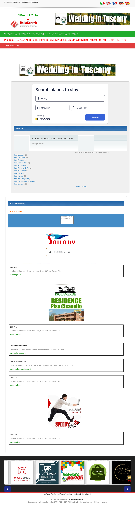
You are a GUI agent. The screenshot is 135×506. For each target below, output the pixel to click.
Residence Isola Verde (18, 346)
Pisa (52, 494)
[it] (102, 3)
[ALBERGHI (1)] (67, 218)
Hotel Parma (18, 176)
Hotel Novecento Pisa (18, 362)
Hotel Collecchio (20, 158)
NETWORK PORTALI (76, 499)
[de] (121, 3)
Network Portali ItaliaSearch (25, 2)
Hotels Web (77, 494)
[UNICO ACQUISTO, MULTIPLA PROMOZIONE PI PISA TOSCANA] (67, 472)
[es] (127, 3)
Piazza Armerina (66, 494)
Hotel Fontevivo (20, 165)
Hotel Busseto (19, 155)
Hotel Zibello (81, 187)
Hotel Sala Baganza (21, 179)
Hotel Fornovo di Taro (22, 168)
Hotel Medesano (20, 171)
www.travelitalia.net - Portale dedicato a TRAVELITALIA (41, 34)
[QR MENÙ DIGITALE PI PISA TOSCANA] (42, 472)
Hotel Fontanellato (20, 163)
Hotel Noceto (18, 173)
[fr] (115, 3)
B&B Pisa (13, 267)
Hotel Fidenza (19, 160)
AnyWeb (47, 494)
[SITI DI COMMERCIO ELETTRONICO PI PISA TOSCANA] (92, 472)
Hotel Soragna (19, 184)
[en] (108, 3)
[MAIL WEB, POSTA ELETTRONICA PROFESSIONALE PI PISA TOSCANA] (17, 472)
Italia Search (86, 494)
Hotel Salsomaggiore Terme (24, 181)
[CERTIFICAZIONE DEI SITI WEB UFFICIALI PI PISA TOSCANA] (118, 472)
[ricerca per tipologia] (67, 217)
